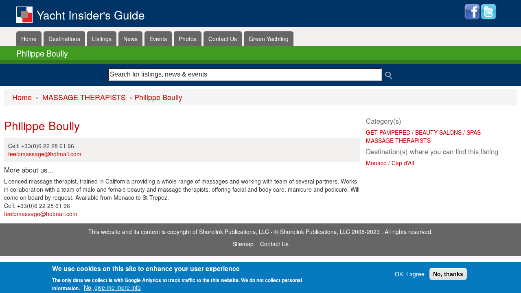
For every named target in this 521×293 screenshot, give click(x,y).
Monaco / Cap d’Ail (390, 163)
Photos (188, 39)
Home (29, 39)
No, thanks (448, 274)
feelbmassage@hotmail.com (44, 154)
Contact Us (222, 39)
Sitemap (243, 244)
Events (158, 39)
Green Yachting (269, 39)
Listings (102, 39)
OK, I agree (410, 274)
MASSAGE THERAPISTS (84, 97)
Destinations (64, 39)
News (130, 39)
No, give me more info (112, 287)
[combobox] (245, 74)
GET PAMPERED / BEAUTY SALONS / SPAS (423, 132)
